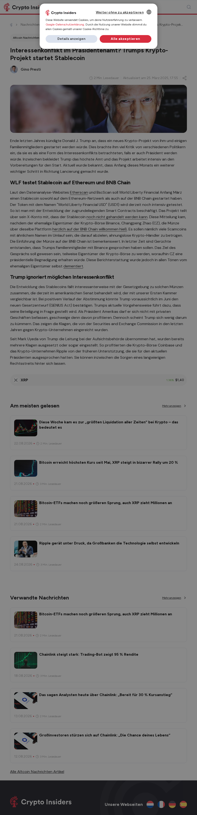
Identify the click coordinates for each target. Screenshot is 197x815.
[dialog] (98, 26)
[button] (71, 39)
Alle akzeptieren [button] (125, 39)
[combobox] (149, 12)
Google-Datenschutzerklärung (65, 24)
